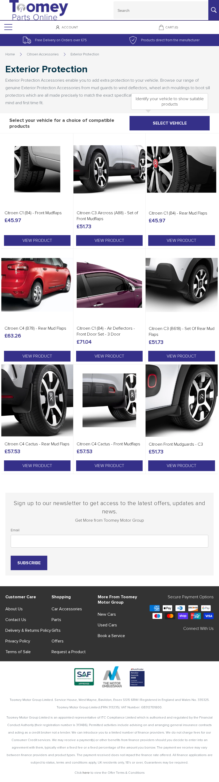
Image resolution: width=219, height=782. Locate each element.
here (86, 773)
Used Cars (107, 625)
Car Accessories (67, 609)
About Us (14, 609)
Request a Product (69, 652)
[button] (37, 240)
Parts (56, 619)
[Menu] (7, 27)
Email (15, 530)
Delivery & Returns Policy (28, 630)
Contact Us (15, 619)
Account (70, 27)
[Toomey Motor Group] (38, 10)
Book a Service (111, 635)
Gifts (56, 630)
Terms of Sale (18, 652)
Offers (58, 641)
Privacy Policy (17, 641)
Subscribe (29, 563)
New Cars (107, 614)
